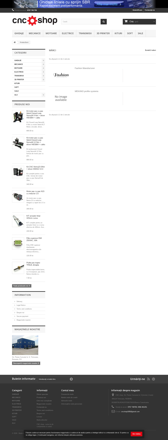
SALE (140, 33)
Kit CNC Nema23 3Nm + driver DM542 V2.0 (35, 168)
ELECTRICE (68, 33)
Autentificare (137, 10)
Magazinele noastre (23, 320)
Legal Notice (20, 305)
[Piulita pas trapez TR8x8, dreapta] (18, 268)
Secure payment (22, 316)
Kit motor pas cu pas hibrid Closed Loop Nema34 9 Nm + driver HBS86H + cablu (35, 114)
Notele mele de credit (69, 397)
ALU (16, 95)
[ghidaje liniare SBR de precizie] (84, 4)
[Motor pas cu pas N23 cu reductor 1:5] (18, 196)
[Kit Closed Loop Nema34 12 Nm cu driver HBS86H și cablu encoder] (18, 143)
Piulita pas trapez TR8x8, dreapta (33, 264)
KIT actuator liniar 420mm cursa (33, 217)
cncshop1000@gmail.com (130, 412)
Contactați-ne (150, 10)
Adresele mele (66, 401)
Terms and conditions (24, 309)
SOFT (130, 33)
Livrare (39, 417)
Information (23, 294)
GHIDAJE (19, 33)
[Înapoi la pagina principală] (14, 42)
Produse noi (22, 104)
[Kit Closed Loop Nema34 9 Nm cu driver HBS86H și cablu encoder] (18, 116)
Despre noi (20, 313)
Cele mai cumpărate (44, 401)
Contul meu (67, 390)
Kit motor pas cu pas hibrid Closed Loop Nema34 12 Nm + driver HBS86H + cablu (35, 141)
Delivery (19, 301)
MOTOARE (51, 33)
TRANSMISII (85, 33)
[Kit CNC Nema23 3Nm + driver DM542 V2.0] (18, 172)
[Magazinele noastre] (28, 345)
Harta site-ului (42, 420)
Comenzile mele (67, 394)
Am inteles (136, 434)
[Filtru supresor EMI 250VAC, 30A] (18, 243)
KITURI (118, 33)
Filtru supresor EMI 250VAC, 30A (34, 239)
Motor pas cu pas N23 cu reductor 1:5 (35, 192)
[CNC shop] (35, 21)
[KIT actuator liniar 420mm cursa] (18, 221)
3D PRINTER (103, 33)
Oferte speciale (42, 394)
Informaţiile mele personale (71, 404)
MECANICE (35, 33)
